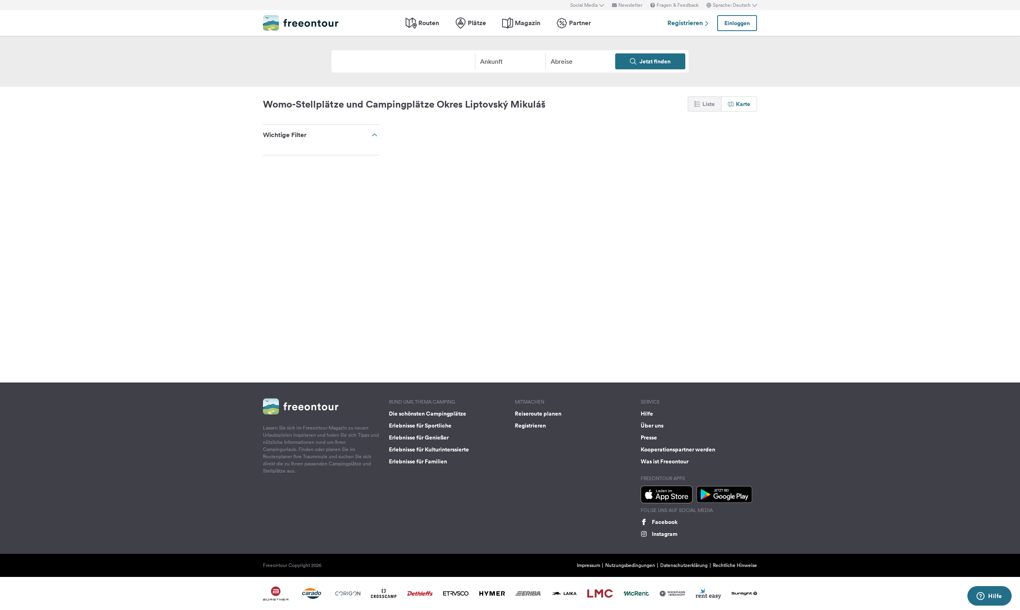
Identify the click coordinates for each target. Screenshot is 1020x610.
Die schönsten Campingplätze (427, 414)
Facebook (665, 522)
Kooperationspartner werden (678, 449)
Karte (743, 104)
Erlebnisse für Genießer (419, 437)
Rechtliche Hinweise (735, 565)
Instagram (664, 534)
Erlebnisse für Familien (418, 461)
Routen (428, 23)
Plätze (477, 23)
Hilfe (647, 414)
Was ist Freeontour (664, 461)
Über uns (652, 426)
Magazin (527, 23)
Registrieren (685, 23)
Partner (580, 23)
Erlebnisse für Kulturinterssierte (429, 449)
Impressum (588, 565)
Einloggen (737, 23)
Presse (649, 437)
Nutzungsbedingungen (630, 565)
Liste (708, 104)
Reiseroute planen (538, 414)
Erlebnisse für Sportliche (420, 426)
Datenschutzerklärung (684, 565)
